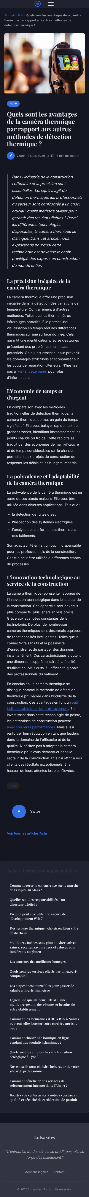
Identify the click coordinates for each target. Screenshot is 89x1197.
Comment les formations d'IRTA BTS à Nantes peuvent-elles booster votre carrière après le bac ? (44, 1023)
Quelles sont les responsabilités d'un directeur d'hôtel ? (37, 901)
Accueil (9, 15)
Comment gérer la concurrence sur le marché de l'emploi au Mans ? (44, 887)
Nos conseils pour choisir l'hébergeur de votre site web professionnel (44, 1068)
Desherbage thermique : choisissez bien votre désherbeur (44, 930)
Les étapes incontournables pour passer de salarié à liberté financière (42, 988)
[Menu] (51, 3)
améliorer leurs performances (31, 727)
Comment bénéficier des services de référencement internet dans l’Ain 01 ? (38, 1083)
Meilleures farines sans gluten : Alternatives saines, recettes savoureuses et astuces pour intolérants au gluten (43, 947)
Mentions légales (36, 1172)
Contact (59, 1172)
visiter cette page (32, 371)
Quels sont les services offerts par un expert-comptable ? (44, 973)
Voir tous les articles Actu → (29, 833)
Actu (20, 15)
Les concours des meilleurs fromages (38, 961)
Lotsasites (44, 1137)
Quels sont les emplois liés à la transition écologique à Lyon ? (41, 1054)
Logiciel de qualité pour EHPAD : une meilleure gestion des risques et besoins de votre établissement (42, 1004)
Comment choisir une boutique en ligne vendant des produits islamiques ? (40, 1040)
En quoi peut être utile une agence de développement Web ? (38, 916)
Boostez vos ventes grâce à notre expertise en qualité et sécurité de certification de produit (44, 1097)
